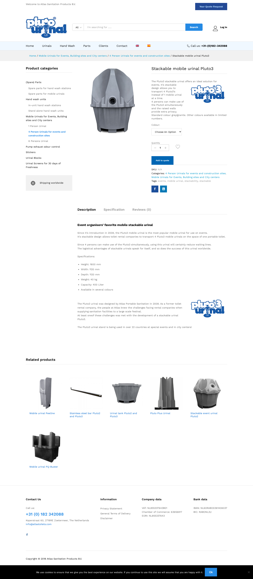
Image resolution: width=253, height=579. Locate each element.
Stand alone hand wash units (46, 110)
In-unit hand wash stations (44, 105)
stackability (191, 181)
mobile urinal (175, 181)
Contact (122, 46)
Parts (86, 46)
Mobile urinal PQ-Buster (43, 466)
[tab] (88, 211)
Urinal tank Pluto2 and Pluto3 (123, 415)
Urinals (46, 46)
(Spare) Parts (33, 82)
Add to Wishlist (178, 146)
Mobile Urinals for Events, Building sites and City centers (185, 177)
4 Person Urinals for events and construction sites (195, 173)
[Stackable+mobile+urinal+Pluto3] (163, 189)
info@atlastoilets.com (38, 524)
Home (30, 46)
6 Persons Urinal (38, 141)
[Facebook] (27, 535)
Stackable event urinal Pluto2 (204, 415)
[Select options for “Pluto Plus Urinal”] (158, 407)
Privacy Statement (111, 508)
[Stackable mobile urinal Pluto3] (154, 189)
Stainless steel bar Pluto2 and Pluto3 (85, 415)
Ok (211, 572)
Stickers (30, 152)
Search (194, 27)
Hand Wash (67, 46)
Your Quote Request (211, 6)
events (162, 181)
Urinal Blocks (33, 157)
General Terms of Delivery (115, 513)
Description (86, 209)
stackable (205, 181)
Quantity (155, 143)
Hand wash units (36, 99)
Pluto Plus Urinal (160, 413)
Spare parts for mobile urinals (46, 93)
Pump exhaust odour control (43, 146)
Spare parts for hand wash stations (49, 88)
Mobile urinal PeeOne (42, 413)
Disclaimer (106, 518)
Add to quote (162, 160)
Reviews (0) (141, 209)
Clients (103, 46)
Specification (114, 209)
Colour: (155, 124)
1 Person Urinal (37, 126)
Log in (223, 27)
